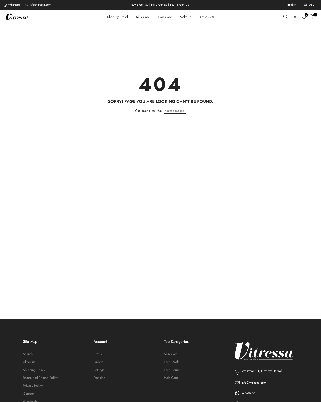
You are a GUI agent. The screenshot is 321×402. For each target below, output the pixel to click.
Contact (28, 393)
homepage (175, 110)
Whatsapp (14, 5)
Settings (99, 370)
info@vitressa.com (40, 5)
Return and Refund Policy (40, 377)
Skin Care (143, 17)
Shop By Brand (117, 17)
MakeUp (185, 17)
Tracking (99, 377)
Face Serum (172, 370)
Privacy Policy (33, 385)
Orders (98, 362)
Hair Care (165, 17)
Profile (98, 354)
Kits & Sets (207, 17)
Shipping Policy (34, 370)
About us (29, 362)
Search (28, 354)
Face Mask (171, 362)
